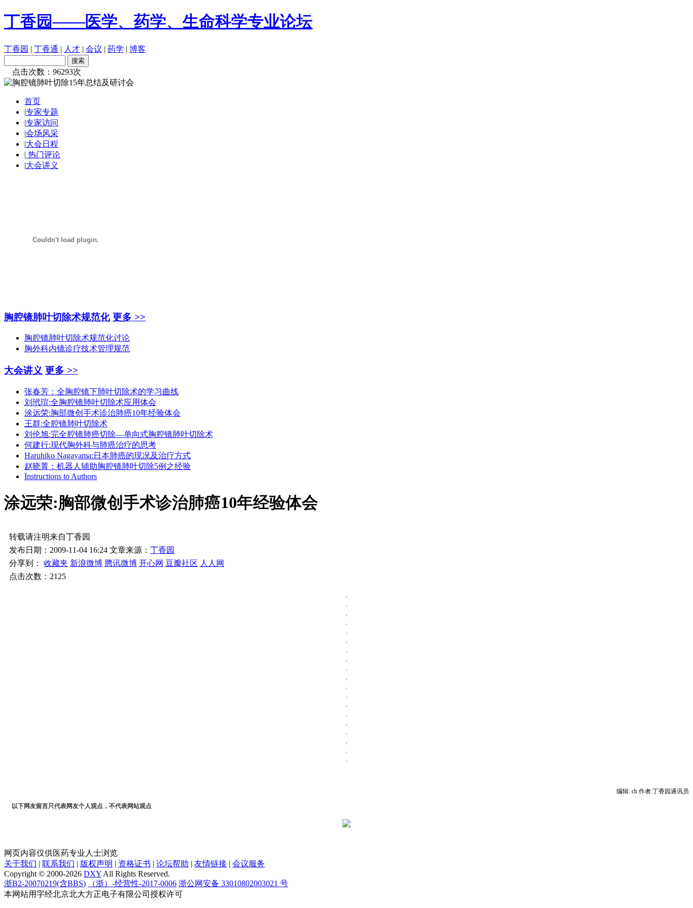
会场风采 (42, 133)
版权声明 (96, 863)
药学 (116, 49)
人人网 (212, 563)
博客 (137, 49)
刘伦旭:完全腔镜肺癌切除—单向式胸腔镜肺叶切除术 (118, 434)
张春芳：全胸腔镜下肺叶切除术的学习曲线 (101, 391)
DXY (92, 873)
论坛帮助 (172, 863)
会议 (94, 49)
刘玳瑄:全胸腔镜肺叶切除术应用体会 (90, 402)
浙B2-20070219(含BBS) (45, 883)
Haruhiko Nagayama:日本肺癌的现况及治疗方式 (107, 455)
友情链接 (210, 863)
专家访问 (42, 122)
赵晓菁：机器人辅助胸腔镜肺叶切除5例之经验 (107, 466)
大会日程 (42, 144)
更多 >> (129, 317)
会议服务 (248, 863)
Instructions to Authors (60, 476)
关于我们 (20, 863)
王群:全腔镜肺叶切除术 (66, 423)
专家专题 (42, 112)
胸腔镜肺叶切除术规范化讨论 (77, 337)
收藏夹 (56, 563)
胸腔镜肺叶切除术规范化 (57, 317)
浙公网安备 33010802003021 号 (233, 883)
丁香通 (46, 49)
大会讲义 (42, 165)
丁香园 (16, 49)
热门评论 (43, 154)
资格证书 (134, 863)
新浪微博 (86, 563)
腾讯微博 (121, 563)
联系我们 (58, 863)
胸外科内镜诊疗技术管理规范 (77, 348)
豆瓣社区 (181, 563)
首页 (32, 101)
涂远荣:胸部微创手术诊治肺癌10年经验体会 (102, 413)
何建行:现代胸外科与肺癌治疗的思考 (90, 445)
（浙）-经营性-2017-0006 (132, 883)
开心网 (151, 563)
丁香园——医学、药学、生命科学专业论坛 (158, 21)
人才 (72, 49)
